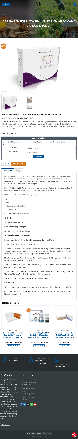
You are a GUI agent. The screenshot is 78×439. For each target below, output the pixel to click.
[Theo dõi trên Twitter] (24, 404)
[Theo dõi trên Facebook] (21, 404)
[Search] (74, 4)
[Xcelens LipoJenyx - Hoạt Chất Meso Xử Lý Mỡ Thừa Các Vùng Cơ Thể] (65, 317)
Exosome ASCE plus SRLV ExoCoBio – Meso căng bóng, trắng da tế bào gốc (39, 335)
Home (3, 112)
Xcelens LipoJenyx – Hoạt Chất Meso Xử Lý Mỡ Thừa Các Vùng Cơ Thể (64, 335)
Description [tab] (7, 170)
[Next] (72, 67)
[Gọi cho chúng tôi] (31, 404)
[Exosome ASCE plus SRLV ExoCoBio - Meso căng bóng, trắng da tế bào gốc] (39, 317)
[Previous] (5, 67)
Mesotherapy (11, 112)
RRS (5, 176)
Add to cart (18, 164)
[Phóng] (4, 91)
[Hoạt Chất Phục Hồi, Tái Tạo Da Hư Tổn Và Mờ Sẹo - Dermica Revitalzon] (13, 317)
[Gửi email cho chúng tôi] (28, 404)
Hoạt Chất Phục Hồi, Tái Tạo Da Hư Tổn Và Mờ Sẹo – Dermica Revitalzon (13, 335)
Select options (13, 346)
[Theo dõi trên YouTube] (35, 404)
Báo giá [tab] (18, 170)
